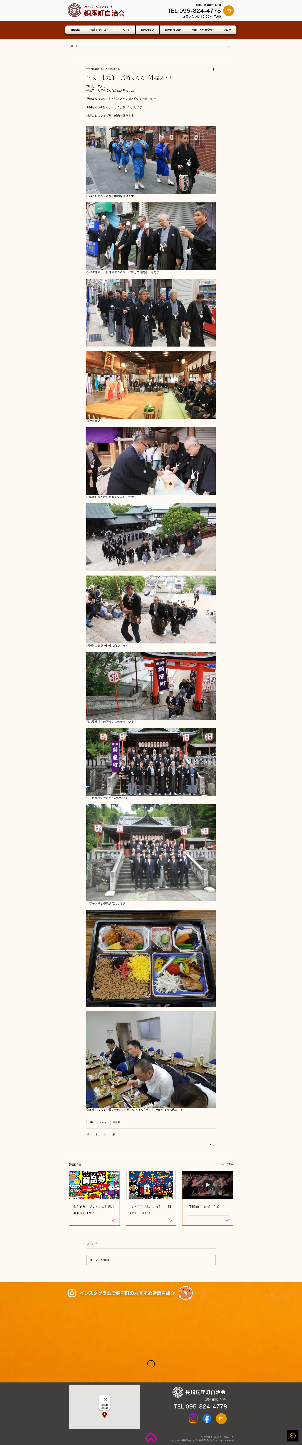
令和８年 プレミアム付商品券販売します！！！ (93, 1210)
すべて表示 (227, 1164)
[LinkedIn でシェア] (105, 1134)
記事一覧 (73, 46)
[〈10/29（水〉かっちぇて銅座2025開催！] (151, 1185)
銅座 (91, 1122)
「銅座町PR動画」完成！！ (206, 1206)
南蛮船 (116, 1122)
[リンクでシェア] (113, 1134)
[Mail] (228, 10)
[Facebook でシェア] (88, 1134)
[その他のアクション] (213, 69)
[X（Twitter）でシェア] (96, 1134)
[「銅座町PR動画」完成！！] (207, 1185)
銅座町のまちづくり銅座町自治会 (198, 1440)
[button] (228, 46)
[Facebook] (207, 1418)
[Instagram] (72, 1293)
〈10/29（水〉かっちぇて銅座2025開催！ (150, 1210)
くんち (103, 1122)
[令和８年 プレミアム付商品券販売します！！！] (94, 1185)
